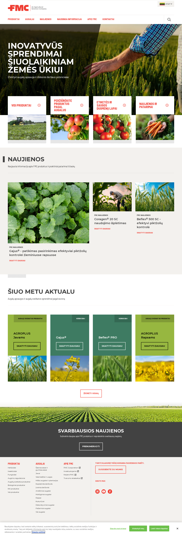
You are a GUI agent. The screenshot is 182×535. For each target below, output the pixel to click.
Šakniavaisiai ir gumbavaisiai (42, 469)
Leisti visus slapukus (159, 528)
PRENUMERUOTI (91, 446)
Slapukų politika (38, 532)
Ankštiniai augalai (43, 491)
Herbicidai (12, 468)
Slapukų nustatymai (118, 528)
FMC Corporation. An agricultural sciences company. (27, 8)
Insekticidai (12, 471)
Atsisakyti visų (138, 528)
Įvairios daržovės (42, 487)
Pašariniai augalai (43, 508)
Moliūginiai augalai (43, 494)
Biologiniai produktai (16, 485)
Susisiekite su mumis (110, 469)
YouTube (104, 491)
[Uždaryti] (177, 528)
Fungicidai (12, 475)
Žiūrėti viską (91, 393)
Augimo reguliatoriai (16, 478)
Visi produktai (13, 492)
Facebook (110, 491)
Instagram (97, 491)
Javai (38, 473)
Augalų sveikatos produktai (19, 482)
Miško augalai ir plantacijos (47, 480)
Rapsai (38, 498)
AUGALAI (40, 463)
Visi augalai (40, 512)
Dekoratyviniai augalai (45, 505)
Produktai (14, 463)
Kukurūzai (40, 501)
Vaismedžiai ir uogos (44, 477)
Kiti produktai (13, 489)
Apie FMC (68, 463)
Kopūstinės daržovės (44, 484)
